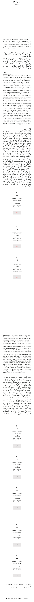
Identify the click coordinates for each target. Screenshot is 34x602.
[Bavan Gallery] (17, 2)
